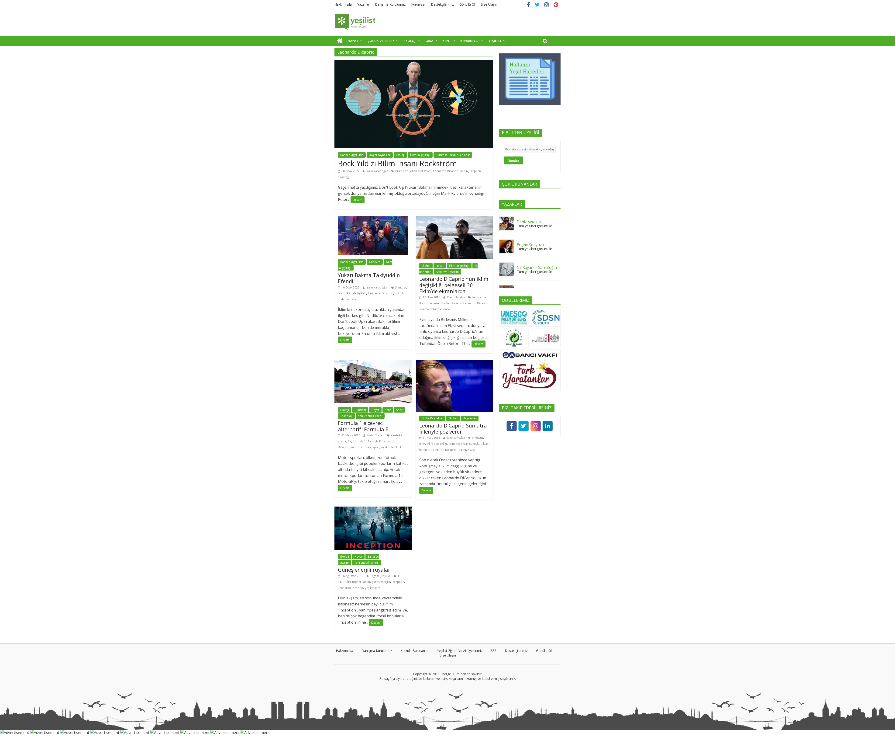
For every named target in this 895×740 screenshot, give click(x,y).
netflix (464, 171)
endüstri (477, 438)
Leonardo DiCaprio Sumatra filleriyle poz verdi (453, 428)
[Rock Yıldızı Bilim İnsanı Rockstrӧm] (413, 62)
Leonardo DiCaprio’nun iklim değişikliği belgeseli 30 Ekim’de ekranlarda (453, 285)
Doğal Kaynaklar (379, 155)
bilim (341, 293)
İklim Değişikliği (420, 155)
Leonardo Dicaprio (445, 171)
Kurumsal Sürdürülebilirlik (453, 155)
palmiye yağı (466, 450)
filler (422, 444)
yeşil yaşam (372, 588)
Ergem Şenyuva (381, 576)
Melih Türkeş (376, 435)
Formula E (374, 441)
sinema (424, 309)
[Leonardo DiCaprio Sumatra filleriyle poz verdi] (454, 363)
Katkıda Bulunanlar (414, 650)
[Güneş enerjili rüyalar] (373, 509)
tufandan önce (440, 309)
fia (349, 441)
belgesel (434, 303)
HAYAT (353, 40)
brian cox (401, 171)
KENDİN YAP (469, 40)
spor (376, 447)
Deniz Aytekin (456, 297)
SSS (493, 650)
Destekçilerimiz (442, 4)
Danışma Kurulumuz (390, 4)
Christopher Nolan (357, 582)
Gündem (374, 262)
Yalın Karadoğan (378, 171)
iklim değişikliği (356, 293)
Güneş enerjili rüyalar (364, 569)
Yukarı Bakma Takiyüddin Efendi (369, 278)
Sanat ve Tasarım (447, 272)
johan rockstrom (420, 171)
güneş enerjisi (381, 582)
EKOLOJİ (410, 40)
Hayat (440, 266)
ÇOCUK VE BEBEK (381, 40)
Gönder (513, 160)
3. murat (400, 287)
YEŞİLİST (495, 40)
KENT (446, 40)
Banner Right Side (351, 155)
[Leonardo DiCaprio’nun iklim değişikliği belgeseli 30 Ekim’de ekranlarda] (454, 219)
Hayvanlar (469, 418)
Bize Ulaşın (489, 4)
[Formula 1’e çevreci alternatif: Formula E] (373, 363)
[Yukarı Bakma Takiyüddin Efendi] (373, 219)
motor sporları (361, 447)
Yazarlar (363, 4)
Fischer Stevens (451, 303)
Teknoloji (346, 416)
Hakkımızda (343, 4)
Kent (388, 410)
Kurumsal (418, 4)
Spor (399, 410)
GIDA (429, 40)
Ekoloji (400, 155)
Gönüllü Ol (467, 4)
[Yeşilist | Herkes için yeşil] (339, 40)
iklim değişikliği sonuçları (465, 444)
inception (398, 582)
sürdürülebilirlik (391, 447)
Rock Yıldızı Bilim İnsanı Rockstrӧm (397, 163)
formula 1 (359, 441)
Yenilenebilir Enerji (370, 416)
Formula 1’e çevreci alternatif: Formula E (363, 425)
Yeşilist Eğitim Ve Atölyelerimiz (459, 650)
